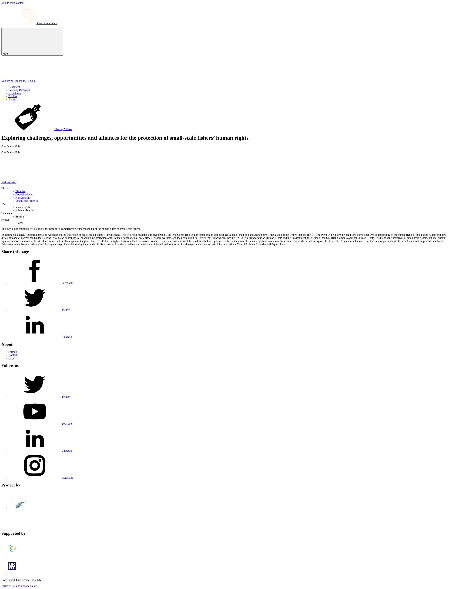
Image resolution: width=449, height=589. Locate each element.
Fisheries (20, 191)
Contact (12, 354)
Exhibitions (14, 93)
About (11, 99)
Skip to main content (12, 2)
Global (19, 222)
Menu (6, 53)
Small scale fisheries (26, 200)
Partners (12, 351)
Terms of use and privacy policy (19, 585)
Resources (14, 86)
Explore (12, 96)
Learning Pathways (19, 89)
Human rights (23, 197)
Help (11, 358)
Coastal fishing (23, 194)
